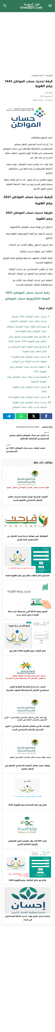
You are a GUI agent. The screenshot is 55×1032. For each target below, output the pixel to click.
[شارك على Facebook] (46, 416)
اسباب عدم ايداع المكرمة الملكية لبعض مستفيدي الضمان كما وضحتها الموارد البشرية (27, 688)
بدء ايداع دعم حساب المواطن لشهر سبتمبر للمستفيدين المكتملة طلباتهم (29, 435)
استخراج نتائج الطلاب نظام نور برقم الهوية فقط (27, 575)
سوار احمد (49, 92)
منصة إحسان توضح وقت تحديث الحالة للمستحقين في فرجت (27, 917)
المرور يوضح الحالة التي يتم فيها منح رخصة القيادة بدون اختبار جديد (27, 613)
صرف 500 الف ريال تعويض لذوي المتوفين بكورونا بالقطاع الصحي (27, 842)
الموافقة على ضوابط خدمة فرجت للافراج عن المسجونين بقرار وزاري (27, 537)
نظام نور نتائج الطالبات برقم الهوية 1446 (27, 880)
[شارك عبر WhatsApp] (21, 416)
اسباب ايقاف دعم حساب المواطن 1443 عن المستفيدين (25, 448)
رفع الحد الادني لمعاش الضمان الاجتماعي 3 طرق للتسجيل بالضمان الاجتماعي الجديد (27, 727)
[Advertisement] (27, 41)
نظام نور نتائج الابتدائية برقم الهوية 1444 (27, 805)
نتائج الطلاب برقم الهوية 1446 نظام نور (27, 651)
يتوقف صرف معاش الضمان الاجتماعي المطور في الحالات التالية (27, 767)
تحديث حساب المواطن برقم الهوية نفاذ (27, 397)
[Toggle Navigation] (51, 6)
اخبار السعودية (37, 75)
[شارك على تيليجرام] (9, 416)
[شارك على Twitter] (34, 416)
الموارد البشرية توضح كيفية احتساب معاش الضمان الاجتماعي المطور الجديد (28, 498)
